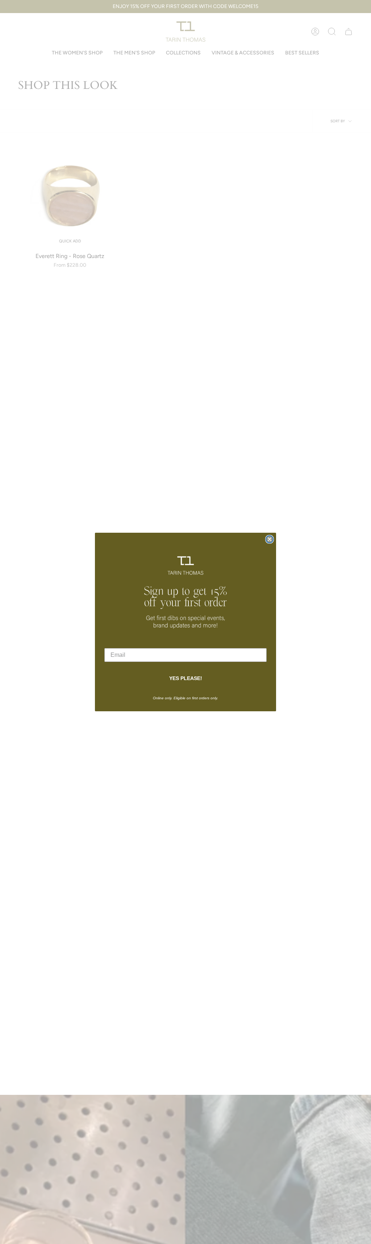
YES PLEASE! (185, 678)
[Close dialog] (269, 539)
